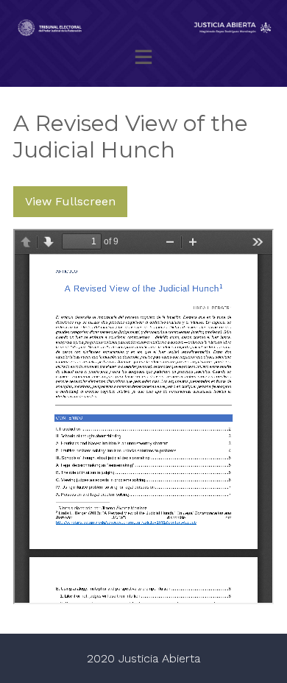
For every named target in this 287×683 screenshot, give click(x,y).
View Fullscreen (70, 201)
